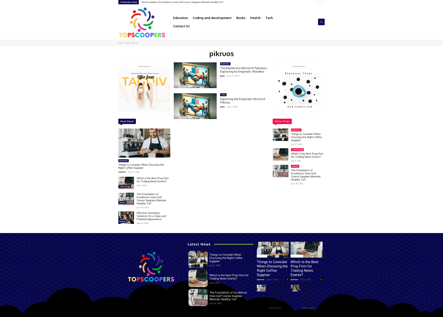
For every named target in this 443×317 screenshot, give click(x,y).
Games (122, 202)
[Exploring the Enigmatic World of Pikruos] (195, 106)
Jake (222, 75)
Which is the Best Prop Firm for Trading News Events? (153, 180)
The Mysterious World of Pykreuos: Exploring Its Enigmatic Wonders (243, 69)
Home (120, 43)
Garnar (122, 172)
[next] (322, 2)
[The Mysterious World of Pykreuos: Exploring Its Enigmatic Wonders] (195, 75)
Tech (223, 94)
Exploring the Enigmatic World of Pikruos (242, 100)
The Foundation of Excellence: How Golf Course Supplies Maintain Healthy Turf (182, 2)
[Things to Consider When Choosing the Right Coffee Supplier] (144, 143)
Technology (124, 186)
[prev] (317, 2)
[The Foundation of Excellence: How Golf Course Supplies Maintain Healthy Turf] (126, 199)
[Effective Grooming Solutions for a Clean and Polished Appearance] (126, 217)
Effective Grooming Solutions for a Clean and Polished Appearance (151, 216)
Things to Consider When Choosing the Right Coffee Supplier (141, 166)
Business (123, 160)
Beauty (122, 221)
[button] (321, 22)
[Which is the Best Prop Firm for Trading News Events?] (126, 183)
